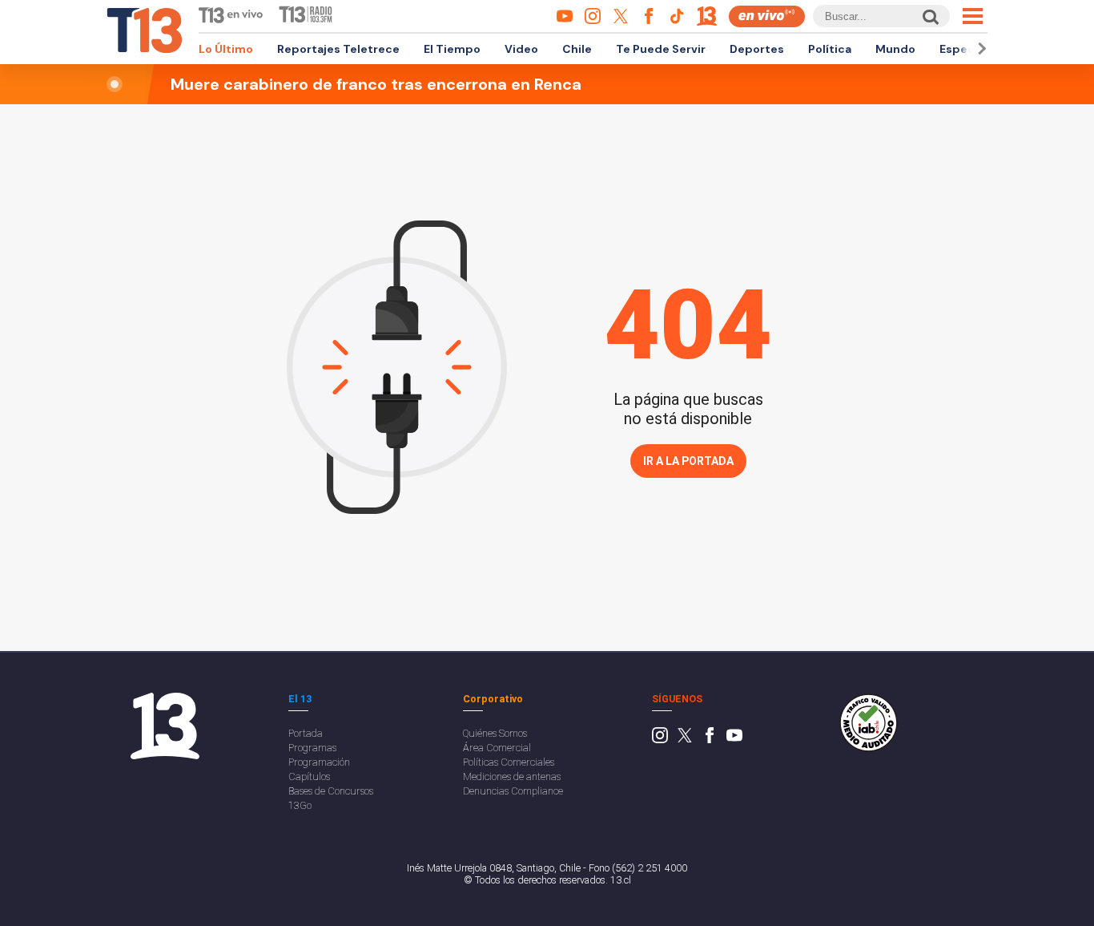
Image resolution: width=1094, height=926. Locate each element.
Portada (305, 733)
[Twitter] (685, 740)
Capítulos (309, 776)
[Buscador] (929, 16)
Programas (312, 748)
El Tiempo (452, 49)
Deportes (757, 49)
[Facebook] (710, 740)
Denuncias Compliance (513, 791)
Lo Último (226, 49)
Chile (577, 49)
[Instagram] (660, 740)
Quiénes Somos (495, 733)
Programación (319, 762)
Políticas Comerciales (508, 762)
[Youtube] (734, 740)
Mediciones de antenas (512, 776)
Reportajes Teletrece (338, 49)
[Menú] (972, 16)
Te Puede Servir (661, 49)
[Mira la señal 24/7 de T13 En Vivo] (767, 16)
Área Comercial (497, 748)
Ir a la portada (688, 461)
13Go (300, 805)
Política (829, 49)
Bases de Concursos (330, 791)
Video (521, 49)
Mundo (895, 49)
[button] (979, 48)
